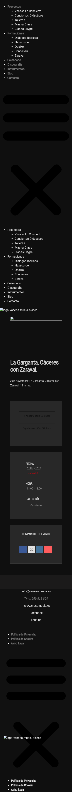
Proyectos (14, 6)
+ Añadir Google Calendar (37, 416)
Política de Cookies (22, 639)
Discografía (14, 64)
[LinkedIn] (39, 549)
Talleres (20, 20)
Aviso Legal (17, 643)
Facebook (36, 612)
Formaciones (15, 33)
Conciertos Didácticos (29, 15)
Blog (10, 73)
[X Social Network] (31, 549)
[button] (36, 154)
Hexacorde (22, 42)
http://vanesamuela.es (36, 605)
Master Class (23, 24)
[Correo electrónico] (48, 549)
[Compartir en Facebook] (23, 549)
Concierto (36, 505)
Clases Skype (24, 29)
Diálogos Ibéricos (26, 38)
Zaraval (19, 55)
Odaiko (19, 46)
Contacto (13, 78)
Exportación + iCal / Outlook (37, 428)
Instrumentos (16, 69)
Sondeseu (21, 51)
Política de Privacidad (23, 634)
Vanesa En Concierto (28, 11)
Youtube (36, 620)
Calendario (14, 60)
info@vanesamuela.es (36, 591)
